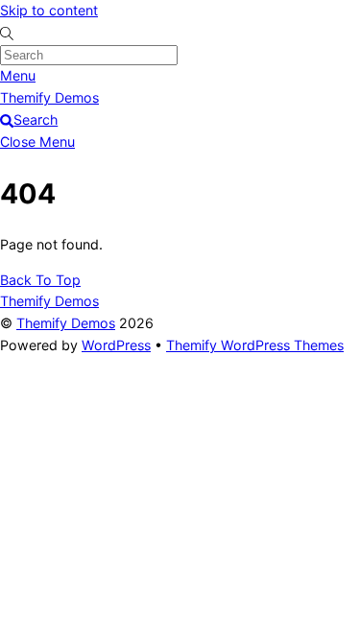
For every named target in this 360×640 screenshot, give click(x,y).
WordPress (116, 345)
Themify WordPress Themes (255, 345)
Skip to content (49, 10)
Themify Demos (65, 323)
